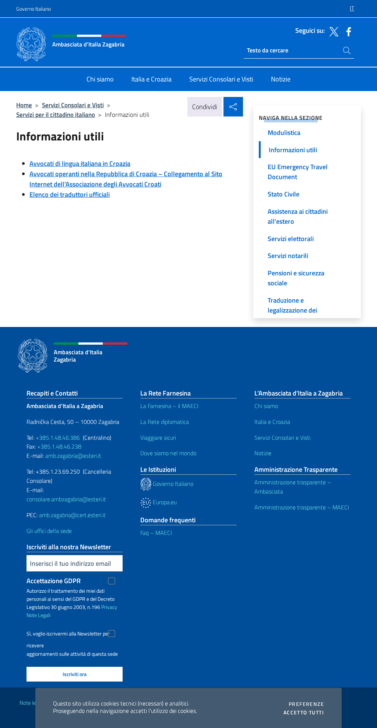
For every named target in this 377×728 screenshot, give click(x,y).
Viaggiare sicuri (158, 437)
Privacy (109, 607)
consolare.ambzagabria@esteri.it (66, 499)
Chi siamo (266, 405)
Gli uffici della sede (49, 530)
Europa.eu (164, 502)
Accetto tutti (303, 712)
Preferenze (306, 704)
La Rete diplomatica (164, 421)
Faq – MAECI (156, 532)
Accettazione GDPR (54, 581)
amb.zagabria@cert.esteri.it (72, 515)
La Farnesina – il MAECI (169, 405)
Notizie (262, 453)
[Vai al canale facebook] (346, 31)
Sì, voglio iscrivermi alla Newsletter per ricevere (68, 635)
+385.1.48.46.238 (59, 446)
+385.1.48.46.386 (58, 437)
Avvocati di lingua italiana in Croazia (79, 163)
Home (24, 104)
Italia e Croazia (272, 421)
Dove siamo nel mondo (168, 453)
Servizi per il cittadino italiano (55, 114)
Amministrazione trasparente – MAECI (301, 507)
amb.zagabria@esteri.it (73, 455)
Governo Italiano (33, 9)
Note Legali (38, 615)
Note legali (32, 703)
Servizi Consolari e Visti (73, 104)
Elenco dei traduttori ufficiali (69, 194)
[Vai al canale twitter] (332, 31)
